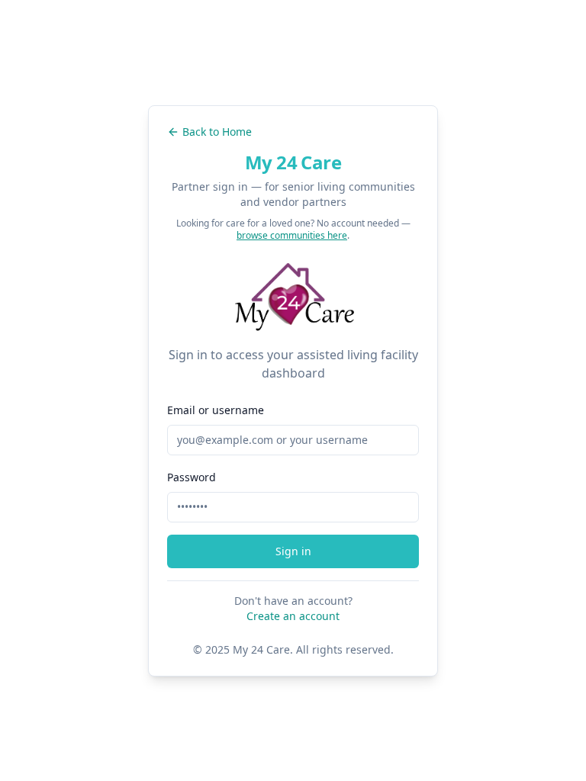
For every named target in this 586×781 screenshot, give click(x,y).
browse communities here (292, 235)
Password (191, 477)
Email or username (215, 410)
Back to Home (217, 131)
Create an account (293, 616)
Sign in (293, 551)
